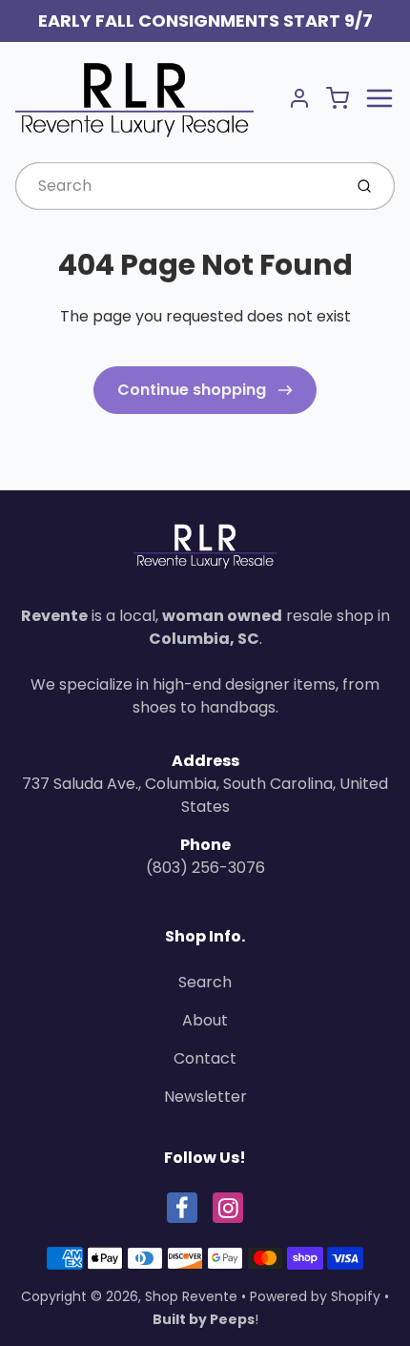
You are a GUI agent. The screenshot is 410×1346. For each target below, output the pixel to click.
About (205, 1020)
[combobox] (176, 186)
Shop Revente (191, 1296)
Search (205, 982)
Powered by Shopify (315, 1296)
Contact (205, 1058)
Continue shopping (193, 390)
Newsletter (205, 1097)
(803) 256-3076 (205, 868)
